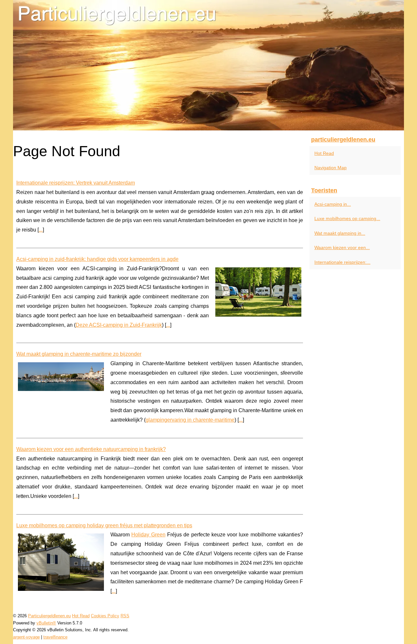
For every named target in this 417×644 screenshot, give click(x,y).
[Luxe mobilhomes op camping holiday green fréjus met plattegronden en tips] (61, 561)
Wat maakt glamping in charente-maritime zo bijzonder (78, 354)
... (41, 229)
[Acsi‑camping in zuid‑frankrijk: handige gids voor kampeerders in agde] (258, 291)
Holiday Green (148, 534)
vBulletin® (46, 623)
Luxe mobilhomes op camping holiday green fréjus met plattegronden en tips (104, 525)
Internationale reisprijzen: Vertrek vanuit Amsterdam (75, 183)
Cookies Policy (105, 615)
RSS (125, 615)
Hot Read (324, 153)
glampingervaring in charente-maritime (190, 420)
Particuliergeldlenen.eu (49, 615)
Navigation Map (330, 167)
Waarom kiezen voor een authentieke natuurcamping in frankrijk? (91, 449)
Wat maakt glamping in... (339, 233)
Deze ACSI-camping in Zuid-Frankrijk (119, 325)
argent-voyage (26, 637)
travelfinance (55, 637)
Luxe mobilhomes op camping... (347, 218)
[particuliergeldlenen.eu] (208, 65)
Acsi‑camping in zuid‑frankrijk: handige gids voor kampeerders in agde (97, 259)
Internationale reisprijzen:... (342, 262)
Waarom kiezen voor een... (342, 247)
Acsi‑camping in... (332, 204)
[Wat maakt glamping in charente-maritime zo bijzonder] (61, 376)
